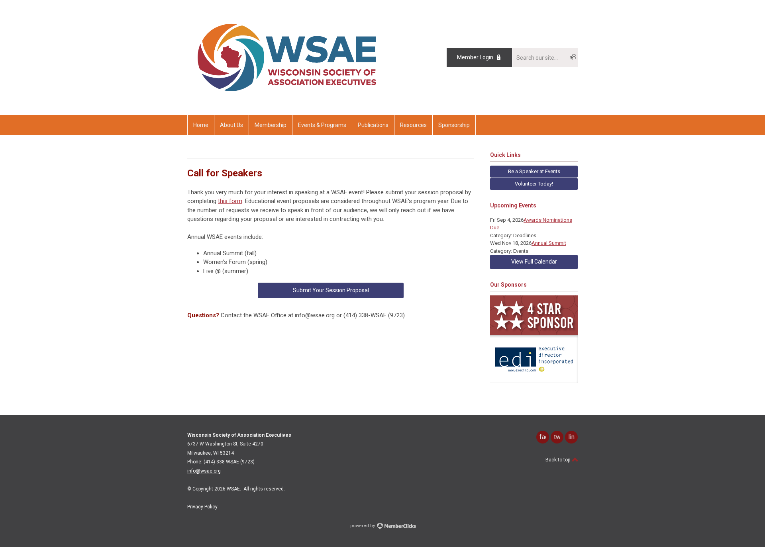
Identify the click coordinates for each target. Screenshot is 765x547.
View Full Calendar (534, 261)
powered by (363, 525)
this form (230, 201)
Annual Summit (549, 243)
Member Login (475, 57)
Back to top (558, 460)
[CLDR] (286, 97)
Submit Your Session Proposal (331, 290)
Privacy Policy (202, 507)
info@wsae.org (204, 471)
